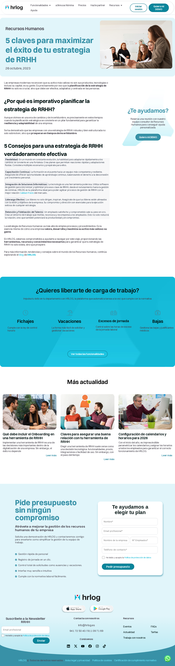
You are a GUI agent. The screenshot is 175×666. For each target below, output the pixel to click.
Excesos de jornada (113, 321)
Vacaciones (69, 321)
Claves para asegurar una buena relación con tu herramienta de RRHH (86, 438)
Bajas (157, 321)
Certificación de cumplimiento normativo (135, 660)
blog (21, 254)
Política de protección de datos (137, 557)
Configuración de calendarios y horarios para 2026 (143, 436)
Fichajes (25, 321)
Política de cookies (102, 660)
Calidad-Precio (27, 192)
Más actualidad (87, 381)
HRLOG (23, 660)
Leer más (51, 455)
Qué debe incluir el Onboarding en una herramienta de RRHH (28, 436)
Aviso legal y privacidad (77, 660)
